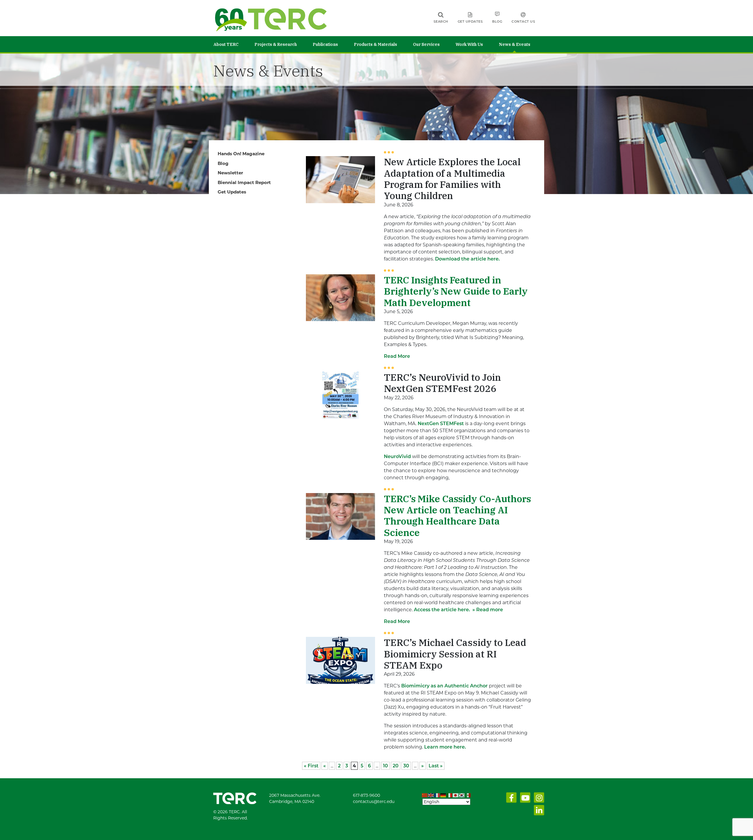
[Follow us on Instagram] (538, 799)
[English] (431, 795)
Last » (436, 766)
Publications (325, 44)
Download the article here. (467, 259)
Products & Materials (375, 44)
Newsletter (230, 173)
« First (311, 766)
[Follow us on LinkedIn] (538, 811)
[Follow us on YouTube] (524, 799)
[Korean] (462, 795)
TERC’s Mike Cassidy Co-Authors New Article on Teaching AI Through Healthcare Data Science (457, 515)
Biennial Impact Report (244, 182)
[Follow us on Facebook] (510, 799)
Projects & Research (275, 44)
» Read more (487, 609)
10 (385, 766)
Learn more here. (445, 747)
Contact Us (523, 21)
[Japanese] (456, 795)
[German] (443, 795)
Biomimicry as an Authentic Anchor (444, 686)
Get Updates (470, 21)
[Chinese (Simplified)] (425, 795)
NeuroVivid (397, 456)
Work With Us (469, 44)
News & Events (514, 44)
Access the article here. (442, 609)
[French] (437, 795)
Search (441, 21)
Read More (397, 356)
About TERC (226, 44)
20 (396, 766)
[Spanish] (468, 795)
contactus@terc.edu (373, 801)
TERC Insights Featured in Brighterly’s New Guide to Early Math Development (456, 291)
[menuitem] (234, 44)
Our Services (426, 44)
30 (406, 766)
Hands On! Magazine (241, 153)
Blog (497, 21)
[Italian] (450, 795)
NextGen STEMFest (441, 423)
